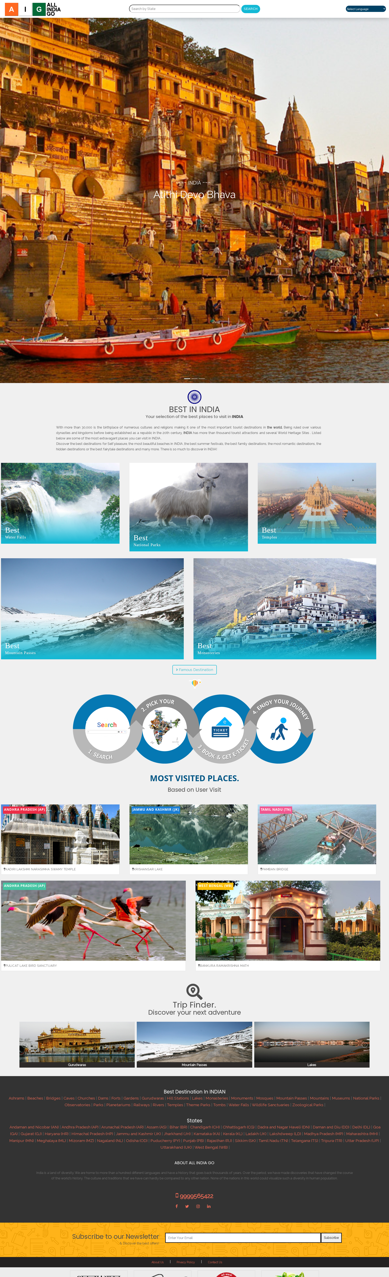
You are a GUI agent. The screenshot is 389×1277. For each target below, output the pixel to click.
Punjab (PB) (193, 1140)
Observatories (77, 1105)
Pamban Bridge (275, 869)
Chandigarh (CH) (205, 1127)
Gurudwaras (153, 1098)
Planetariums (118, 1105)
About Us (158, 1262)
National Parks (366, 1098)
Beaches (35, 1098)
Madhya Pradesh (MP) (323, 1133)
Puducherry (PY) (165, 1140)
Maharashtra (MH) (362, 1133)
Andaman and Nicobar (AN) (34, 1127)
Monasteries (217, 1098)
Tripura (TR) (331, 1140)
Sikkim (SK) (245, 1140)
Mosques (264, 1098)
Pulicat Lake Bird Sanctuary (31, 966)
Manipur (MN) (21, 1140)
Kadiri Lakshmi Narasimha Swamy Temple (40, 869)
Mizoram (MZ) (81, 1140)
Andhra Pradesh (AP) (80, 1127)
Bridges (53, 1098)
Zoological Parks (307, 1105)
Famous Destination (195, 670)
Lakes (197, 1098)
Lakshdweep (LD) (285, 1133)
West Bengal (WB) (211, 1147)
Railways (142, 1105)
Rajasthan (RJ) (219, 1140)
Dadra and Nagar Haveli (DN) (284, 1127)
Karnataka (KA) (207, 1133)
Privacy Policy (186, 1262)
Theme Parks (198, 1105)
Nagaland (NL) (110, 1140)
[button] (29, 191)
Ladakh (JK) (256, 1133)
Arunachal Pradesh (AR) (122, 1127)
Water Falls (239, 1105)
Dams (103, 1098)
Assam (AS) (156, 1127)
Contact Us (215, 1262)
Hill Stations (178, 1098)
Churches (86, 1098)
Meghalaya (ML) (51, 1140)
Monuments (242, 1098)
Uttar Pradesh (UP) (362, 1140)
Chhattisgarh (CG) (238, 1127)
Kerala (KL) (233, 1133)
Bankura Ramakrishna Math (224, 966)
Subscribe (331, 1238)
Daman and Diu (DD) (331, 1127)
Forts (116, 1098)
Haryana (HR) (56, 1133)
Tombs (219, 1105)
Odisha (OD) (136, 1140)
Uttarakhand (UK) (176, 1147)
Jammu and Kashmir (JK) (138, 1133)
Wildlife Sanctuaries (270, 1105)
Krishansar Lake (148, 869)
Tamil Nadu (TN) (273, 1140)
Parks (98, 1105)
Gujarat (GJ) (31, 1133)
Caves (69, 1098)
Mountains (319, 1098)
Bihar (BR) (178, 1127)
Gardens (131, 1098)
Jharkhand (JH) (177, 1133)
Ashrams (16, 1098)
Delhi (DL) (361, 1127)
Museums (341, 1098)
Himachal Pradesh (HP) (92, 1133)
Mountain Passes (291, 1098)
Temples (175, 1105)
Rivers (158, 1105)
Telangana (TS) (304, 1140)
